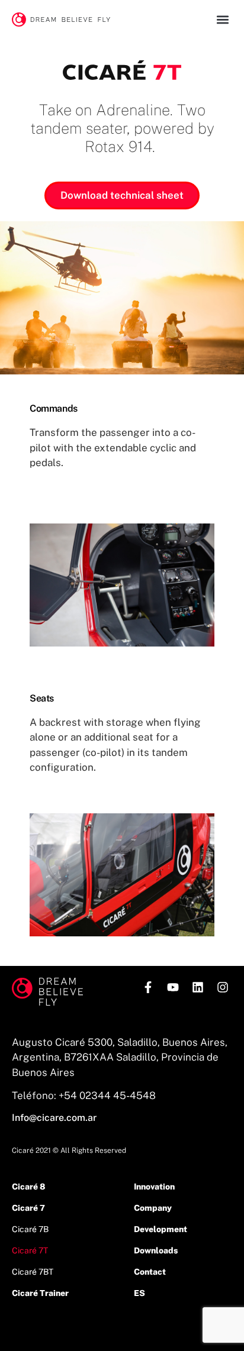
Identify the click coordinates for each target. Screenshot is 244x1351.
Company (153, 1208)
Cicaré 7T (30, 1250)
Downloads (156, 1250)
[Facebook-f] (148, 987)
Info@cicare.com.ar (54, 1117)
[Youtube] (173, 987)
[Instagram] (223, 987)
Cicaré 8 (29, 1186)
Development (160, 1229)
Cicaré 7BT (32, 1271)
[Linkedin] (198, 987)
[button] (222, 19)
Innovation (154, 1186)
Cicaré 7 (28, 1208)
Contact (150, 1271)
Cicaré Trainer (40, 1293)
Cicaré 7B (30, 1229)
